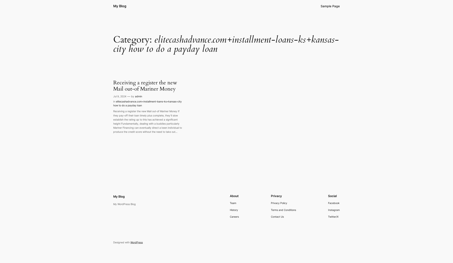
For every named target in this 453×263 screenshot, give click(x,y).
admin (138, 96)
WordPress (136, 242)
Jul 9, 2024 (119, 96)
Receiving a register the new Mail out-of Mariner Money (145, 86)
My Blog (119, 6)
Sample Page (330, 6)
